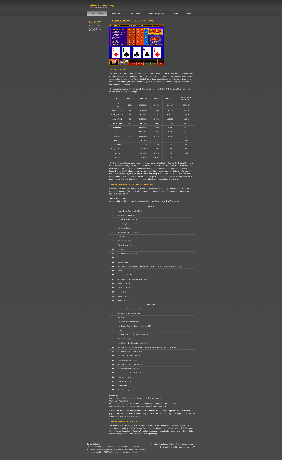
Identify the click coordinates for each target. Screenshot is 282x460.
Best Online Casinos (96, 26)
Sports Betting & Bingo (156, 14)
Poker (175, 14)
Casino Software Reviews (95, 30)
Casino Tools (135, 14)
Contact (188, 14)
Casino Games (116, 14)
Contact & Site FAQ (93, 444)
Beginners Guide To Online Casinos (96, 22)
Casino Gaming (97, 14)
